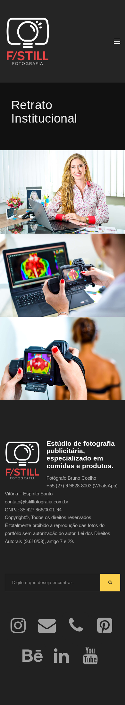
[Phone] (76, 626)
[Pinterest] (104, 626)
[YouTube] (90, 656)
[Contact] (47, 626)
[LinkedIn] (61, 656)
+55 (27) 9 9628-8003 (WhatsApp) (82, 485)
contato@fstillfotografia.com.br (36, 501)
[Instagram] (18, 626)
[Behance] (32, 656)
